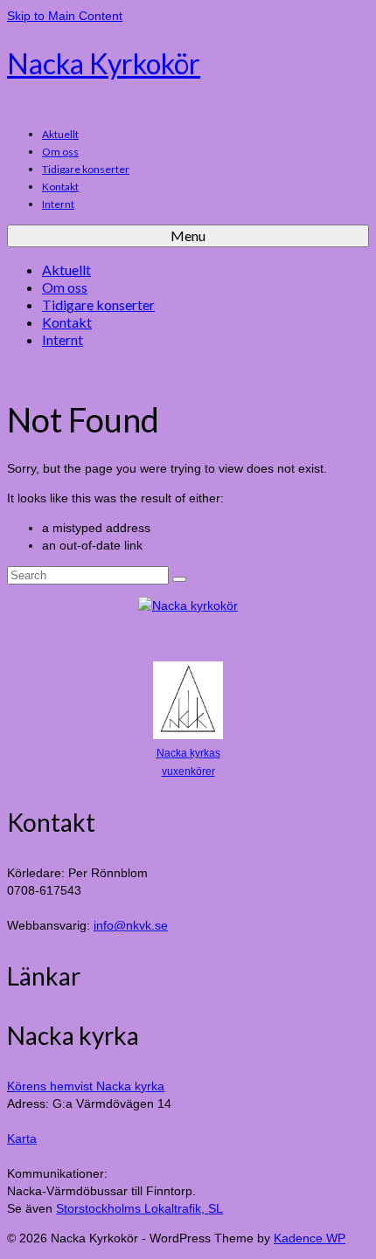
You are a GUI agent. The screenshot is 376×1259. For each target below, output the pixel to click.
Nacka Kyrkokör (103, 63)
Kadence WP (309, 1238)
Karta (22, 1138)
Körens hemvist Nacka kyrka (85, 1086)
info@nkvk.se (131, 925)
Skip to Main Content (64, 16)
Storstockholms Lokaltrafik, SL (139, 1208)
